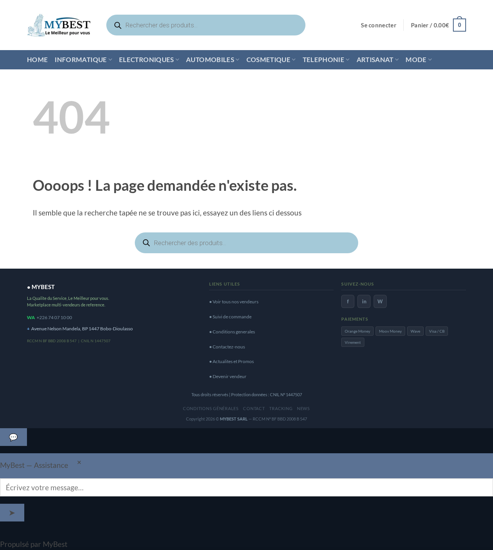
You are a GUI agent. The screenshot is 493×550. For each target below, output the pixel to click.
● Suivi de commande (230, 317)
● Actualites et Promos (231, 361)
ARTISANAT (375, 60)
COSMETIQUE (268, 60)
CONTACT (254, 408)
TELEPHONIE (323, 60)
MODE (416, 60)
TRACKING (280, 408)
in (364, 301)
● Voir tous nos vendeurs (233, 301)
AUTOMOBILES (210, 60)
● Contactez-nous (227, 347)
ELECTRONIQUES (146, 60)
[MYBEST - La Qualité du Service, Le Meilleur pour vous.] (59, 25)
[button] (378, 25)
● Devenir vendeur (227, 376)
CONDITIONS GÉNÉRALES (211, 408)
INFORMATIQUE (81, 60)
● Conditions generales (232, 332)
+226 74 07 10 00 (54, 317)
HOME (37, 60)
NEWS (303, 408)
